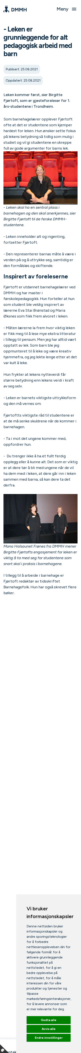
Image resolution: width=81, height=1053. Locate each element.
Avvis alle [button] (49, 1029)
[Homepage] (15, 9)
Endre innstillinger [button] (49, 1038)
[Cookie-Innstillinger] (4, 1048)
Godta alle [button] (48, 1020)
